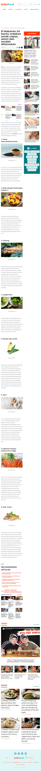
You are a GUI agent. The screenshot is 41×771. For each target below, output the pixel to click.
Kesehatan (6, 592)
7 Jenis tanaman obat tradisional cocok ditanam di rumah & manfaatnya (10, 583)
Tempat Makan (34, 9)
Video (25, 9)
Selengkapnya (36, 624)
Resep (4, 9)
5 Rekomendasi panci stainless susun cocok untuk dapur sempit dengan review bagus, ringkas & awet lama (30, 53)
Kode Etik (35, 762)
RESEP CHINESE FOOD (32, 167)
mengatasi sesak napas (12, 122)
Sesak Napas (7, 590)
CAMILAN (27, 151)
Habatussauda (8, 167)
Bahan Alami (13, 590)
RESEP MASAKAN (32, 162)
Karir (18, 764)
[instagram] (35, 4)
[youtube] (39, 4)
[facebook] (34, 4)
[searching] (30, 4)
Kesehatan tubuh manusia (15, 592)
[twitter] (37, 4)
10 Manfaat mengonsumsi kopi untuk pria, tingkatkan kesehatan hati (11, 580)
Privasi (24, 762)
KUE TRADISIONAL (35, 151)
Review (11, 9)
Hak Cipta (29, 762)
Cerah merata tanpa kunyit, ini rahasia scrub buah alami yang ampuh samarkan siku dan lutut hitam (31, 127)
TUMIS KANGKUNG (32, 159)
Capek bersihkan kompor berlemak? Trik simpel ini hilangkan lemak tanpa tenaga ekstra (35, 61)
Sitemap (22, 764)
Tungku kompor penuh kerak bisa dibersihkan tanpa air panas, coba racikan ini (35, 74)
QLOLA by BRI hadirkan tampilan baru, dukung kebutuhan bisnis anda (31, 101)
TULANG (35, 156)
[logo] (7, 4)
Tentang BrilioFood (16, 762)
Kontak (8, 762)
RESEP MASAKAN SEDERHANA (31, 164)
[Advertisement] (20, 19)
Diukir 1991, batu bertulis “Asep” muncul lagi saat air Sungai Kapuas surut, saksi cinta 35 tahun (32, 114)
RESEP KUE (29, 156)
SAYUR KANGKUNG (32, 154)
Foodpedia (18, 9)
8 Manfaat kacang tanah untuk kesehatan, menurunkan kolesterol (11, 577)
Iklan (4, 762)
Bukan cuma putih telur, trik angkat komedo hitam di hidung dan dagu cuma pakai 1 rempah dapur (32, 140)
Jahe (2, 418)
